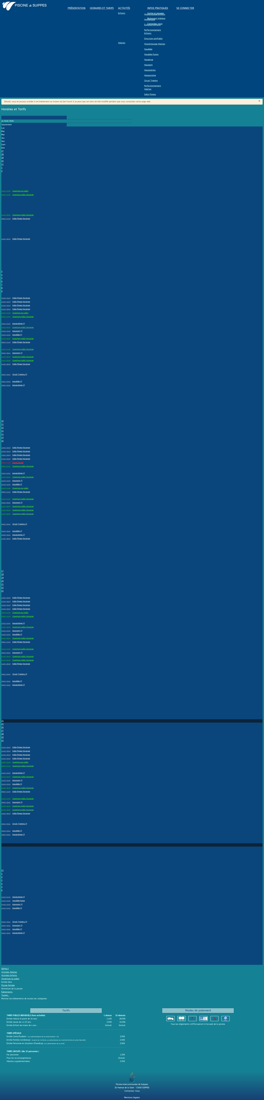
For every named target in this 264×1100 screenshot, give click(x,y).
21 (2, 584)
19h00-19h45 (5, 353)
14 (2, 434)
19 (2, 578)
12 (2, 428)
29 (2, 158)
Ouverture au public (10, 979)
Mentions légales (132, 1097)
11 (2, 424)
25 (2, 724)
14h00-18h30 (5, 215)
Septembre (7, 124)
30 (2, 161)
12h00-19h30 (5, 298)
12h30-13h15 (5, 324)
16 (2, 441)
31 (2, 164)
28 (2, 154)
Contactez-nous (132, 1091)
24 (2, 721)
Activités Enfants (9, 975)
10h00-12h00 (5, 191)
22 (2, 588)
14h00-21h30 (5, 349)
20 (2, 581)
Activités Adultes (9, 972)
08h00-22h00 (5, 463)
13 (2, 431)
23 (2, 591)
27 (2, 151)
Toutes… (5, 995)
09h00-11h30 (5, 195)
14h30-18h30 (5, 360)
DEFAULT (5, 969)
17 (2, 571)
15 (2, 438)
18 (2, 574)
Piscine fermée (8, 985)
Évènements (7, 992)
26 (2, 727)
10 (2, 421)
